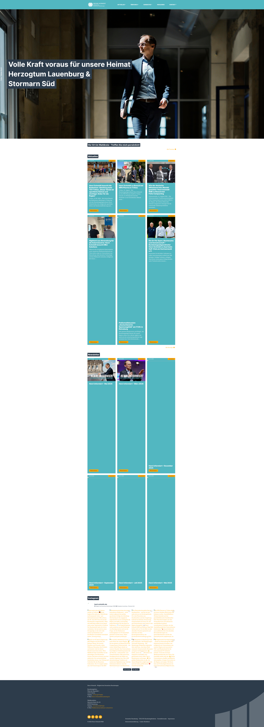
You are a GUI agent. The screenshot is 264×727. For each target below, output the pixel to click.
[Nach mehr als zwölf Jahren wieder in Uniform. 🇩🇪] (98, 623)
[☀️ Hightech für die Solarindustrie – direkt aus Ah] (164, 653)
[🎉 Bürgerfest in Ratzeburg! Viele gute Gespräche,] (142, 653)
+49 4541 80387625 (98, 706)
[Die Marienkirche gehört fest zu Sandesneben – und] (142, 623)
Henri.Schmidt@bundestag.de (101, 696)
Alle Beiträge (169, 347)
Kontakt (172, 4)
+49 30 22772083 (97, 695)
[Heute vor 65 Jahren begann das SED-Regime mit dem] (98, 653)
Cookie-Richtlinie (144, 721)
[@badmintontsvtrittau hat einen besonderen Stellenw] (120, 623)
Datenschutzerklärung (131, 721)
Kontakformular (162, 718)
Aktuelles (121, 4)
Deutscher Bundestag (131, 718)
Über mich (134, 4)
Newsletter (111, 359)
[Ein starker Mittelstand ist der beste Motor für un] (120, 653)
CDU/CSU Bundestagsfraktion (147, 718)
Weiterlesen (93, 210)
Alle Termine (170, 149)
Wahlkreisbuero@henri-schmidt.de (102, 708)
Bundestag (147, 4)
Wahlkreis (161, 4)
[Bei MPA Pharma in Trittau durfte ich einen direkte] (164, 623)
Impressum (171, 718)
